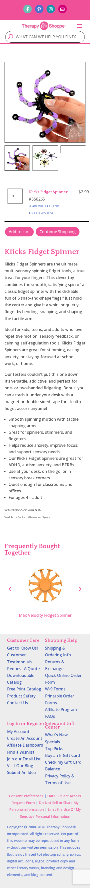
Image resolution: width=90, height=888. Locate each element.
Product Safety (21, 696)
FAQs (50, 716)
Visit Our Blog (20, 765)
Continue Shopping (58, 231)
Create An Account (24, 738)
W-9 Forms (55, 689)
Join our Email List (24, 759)
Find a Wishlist (20, 752)
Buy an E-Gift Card (62, 755)
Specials (52, 742)
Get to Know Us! (22, 648)
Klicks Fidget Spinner (48, 192)
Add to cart (19, 231)
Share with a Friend (43, 206)
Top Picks (54, 748)
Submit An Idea (21, 772)
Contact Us (17, 702)
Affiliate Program (61, 709)
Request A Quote (23, 668)
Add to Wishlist (41, 213)
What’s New (56, 735)
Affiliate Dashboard (25, 745)
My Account (18, 731)
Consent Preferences (26, 795)
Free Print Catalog (24, 689)
